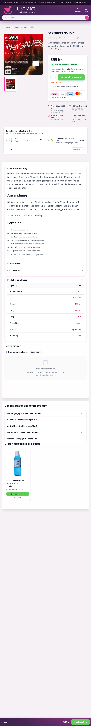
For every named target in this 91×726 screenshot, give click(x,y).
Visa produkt (17, 498)
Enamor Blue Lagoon (15, 480)
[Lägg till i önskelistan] (82, 86)
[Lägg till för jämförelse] (27, 457)
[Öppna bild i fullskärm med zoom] (40, 71)
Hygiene (18, 139)
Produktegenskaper (17, 280)
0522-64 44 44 (66, 2)
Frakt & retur (14, 270)
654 (74, 297)
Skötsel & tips (14, 263)
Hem (8, 27)
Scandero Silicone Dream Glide (65, 140)
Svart (79, 316)
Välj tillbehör (78, 149)
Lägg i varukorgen (73, 77)
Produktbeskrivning (17, 168)
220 (76, 310)
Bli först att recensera (65, 38)
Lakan (78, 323)
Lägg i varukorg (19, 494)
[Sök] (87, 18)
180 (76, 304)
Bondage (15, 27)
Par (79, 336)
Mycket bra (76, 329)
